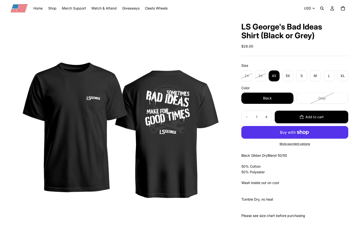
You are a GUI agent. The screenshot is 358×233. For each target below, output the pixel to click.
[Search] (322, 8)
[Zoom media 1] (120, 125)
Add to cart (314, 117)
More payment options (295, 144)
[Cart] (343, 8)
